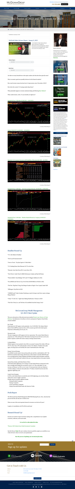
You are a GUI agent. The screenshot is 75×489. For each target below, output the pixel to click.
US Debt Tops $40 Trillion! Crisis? (60, 136)
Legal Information (29, 482)
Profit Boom (55, 158)
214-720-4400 (56, 4)
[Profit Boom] (57, 163)
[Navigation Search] (70, 8)
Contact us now (37, 478)
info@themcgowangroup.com (29, 472)
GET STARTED (60, 69)
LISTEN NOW (60, 94)
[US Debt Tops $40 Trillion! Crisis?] (57, 141)
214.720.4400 (25, 470)
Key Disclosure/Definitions (56, 482)
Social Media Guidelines (18, 482)
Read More (55, 169)
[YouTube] (41, 486)
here (65, 118)
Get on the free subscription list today (29, 422)
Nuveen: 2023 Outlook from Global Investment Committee (21, 426)
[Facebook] (33, 486)
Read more (55, 57)
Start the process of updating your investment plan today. (29, 436)
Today (16, 431)
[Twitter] (38, 486)
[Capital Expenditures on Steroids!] (57, 152)
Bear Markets (42, 90)
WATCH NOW (60, 81)
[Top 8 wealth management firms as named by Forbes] (16, 3)
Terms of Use (46, 482)
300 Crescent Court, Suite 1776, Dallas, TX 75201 (32, 468)
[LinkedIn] (36, 486)
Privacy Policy (38, 482)
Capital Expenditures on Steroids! (60, 147)
